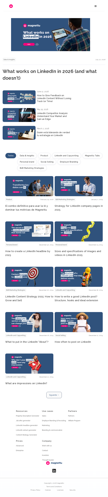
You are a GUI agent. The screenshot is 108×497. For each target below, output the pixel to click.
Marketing (46, 425)
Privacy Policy (35, 490)
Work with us (47, 446)
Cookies (48, 490)
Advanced (20, 446)
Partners (71, 416)
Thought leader (48, 460)
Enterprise (20, 450)
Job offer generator (23, 421)
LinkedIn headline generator (27, 425)
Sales (44, 416)
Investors (45, 455)
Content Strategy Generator (26, 435)
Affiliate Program (74, 421)
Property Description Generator (27, 416)
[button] (95, 6)
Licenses (60, 490)
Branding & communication (52, 430)
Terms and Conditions (54, 486)
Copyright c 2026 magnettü (54, 483)
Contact (45, 450)
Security (73, 490)
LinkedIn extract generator (26, 430)
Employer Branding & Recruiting (54, 421)
